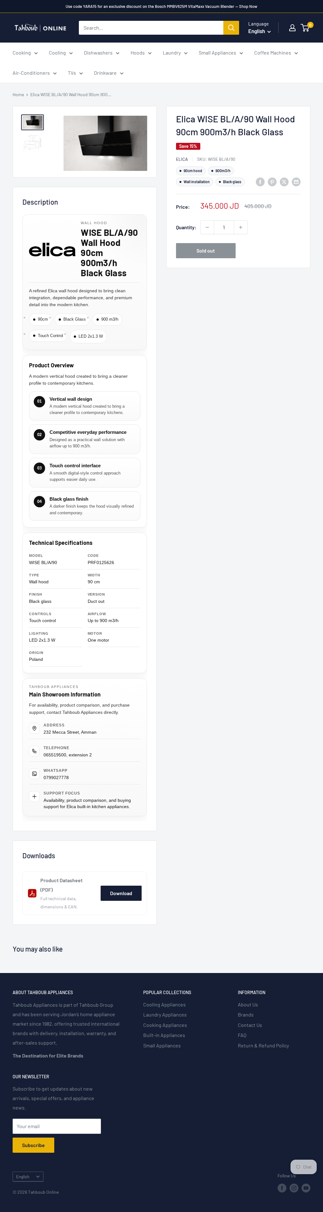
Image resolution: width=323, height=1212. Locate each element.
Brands (246, 1014)
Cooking (22, 52)
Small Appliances (217, 52)
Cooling (57, 52)
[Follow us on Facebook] (282, 1187)
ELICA (182, 159)
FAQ (242, 1035)
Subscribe (33, 1145)
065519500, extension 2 (68, 754)
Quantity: (186, 227)
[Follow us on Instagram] (294, 1187)
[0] (305, 28)
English (22, 1176)
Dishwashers (98, 52)
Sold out (206, 250)
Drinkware (105, 73)
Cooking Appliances (165, 1025)
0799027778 (56, 777)
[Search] (231, 28)
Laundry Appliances (165, 1014)
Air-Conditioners (31, 73)
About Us (248, 1004)
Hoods (138, 52)
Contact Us (250, 1025)
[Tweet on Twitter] (284, 181)
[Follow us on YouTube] (306, 1187)
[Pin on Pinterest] (272, 181)
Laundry (172, 52)
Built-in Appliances (164, 1035)
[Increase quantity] (240, 227)
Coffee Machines (272, 52)
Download (121, 893)
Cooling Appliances (164, 1004)
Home (18, 94)
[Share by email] (296, 181)
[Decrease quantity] (207, 227)
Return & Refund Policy (263, 1045)
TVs (72, 73)
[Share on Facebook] (260, 181)
